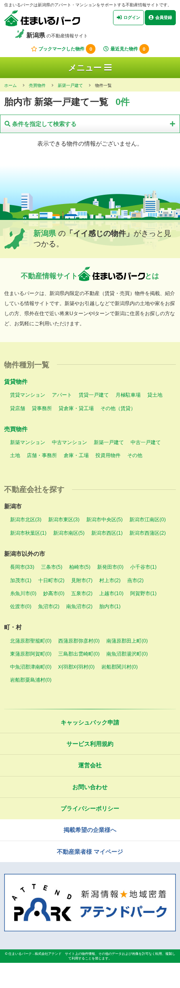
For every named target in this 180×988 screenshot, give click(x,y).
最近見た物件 (128, 49)
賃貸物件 (16, 381)
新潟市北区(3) (25, 520)
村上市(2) (110, 580)
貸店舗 (17, 408)
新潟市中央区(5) (104, 520)
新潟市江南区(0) (147, 520)
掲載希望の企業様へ (90, 829)
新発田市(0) (110, 567)
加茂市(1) (20, 580)
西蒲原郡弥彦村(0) (79, 641)
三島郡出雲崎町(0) (79, 654)
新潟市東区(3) (64, 520)
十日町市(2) (51, 580)
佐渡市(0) (20, 606)
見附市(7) (82, 580)
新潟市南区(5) (69, 533)
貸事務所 (42, 408)
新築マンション (27, 442)
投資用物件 (108, 455)
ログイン (131, 17)
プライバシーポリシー (90, 808)
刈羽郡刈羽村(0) (76, 667)
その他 (134, 455)
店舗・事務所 (42, 455)
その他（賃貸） (118, 408)
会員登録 (163, 17)
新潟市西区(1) (107, 533)
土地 (15, 455)
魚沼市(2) (48, 606)
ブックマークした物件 (65, 49)
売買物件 (16, 429)
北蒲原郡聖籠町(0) (30, 641)
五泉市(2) (82, 593)
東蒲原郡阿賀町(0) (30, 654)
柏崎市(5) (79, 567)
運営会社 (90, 765)
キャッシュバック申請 (90, 722)
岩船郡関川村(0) (119, 667)
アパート (62, 395)
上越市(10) (111, 593)
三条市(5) (51, 567)
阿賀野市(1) (143, 593)
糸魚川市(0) (23, 593)
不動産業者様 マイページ (90, 851)
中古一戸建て (146, 442)
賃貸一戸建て (94, 395)
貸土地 (154, 395)
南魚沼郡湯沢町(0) (127, 654)
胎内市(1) (110, 606)
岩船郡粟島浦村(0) (30, 680)
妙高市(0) (53, 593)
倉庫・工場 (76, 455)
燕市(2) (135, 580)
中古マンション (69, 442)
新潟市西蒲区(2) (147, 533)
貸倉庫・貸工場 (76, 408)
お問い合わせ (90, 787)
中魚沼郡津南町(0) (30, 667)
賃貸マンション (27, 395)
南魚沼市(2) (79, 606)
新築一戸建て (109, 442)
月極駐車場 (128, 395)
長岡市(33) (22, 567)
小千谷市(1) (143, 567)
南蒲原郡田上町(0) (127, 641)
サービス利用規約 (90, 743)
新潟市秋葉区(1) (28, 533)
